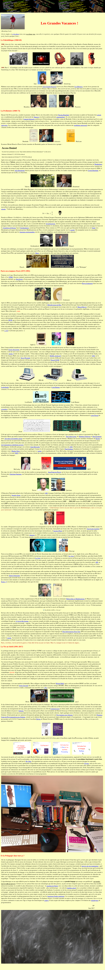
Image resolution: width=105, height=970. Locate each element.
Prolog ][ (4, 582)
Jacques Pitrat (57, 531)
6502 (93, 356)
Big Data (28, 761)
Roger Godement (87, 283)
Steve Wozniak (25, 358)
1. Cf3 (6, 331)
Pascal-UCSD (55, 360)
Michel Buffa (60, 683)
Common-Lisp (55, 709)
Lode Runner (56, 387)
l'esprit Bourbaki (93, 170)
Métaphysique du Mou (54, 305)
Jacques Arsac (16, 495)
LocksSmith (5, 387)
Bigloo (38, 719)
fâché (93, 228)
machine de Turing (52, 886)
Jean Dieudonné (20, 170)
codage (46, 900)
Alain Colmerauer (14, 575)
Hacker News (16, 451)
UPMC (11, 277)
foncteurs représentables (27, 232)
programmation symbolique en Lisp (12, 445)
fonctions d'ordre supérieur (55, 896)
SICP (16, 453)
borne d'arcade (23, 685)
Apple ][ (11, 354)
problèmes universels (80, 125)
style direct (15, 34)
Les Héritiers (79, 86)
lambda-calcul (71, 888)
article (99, 115)
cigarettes (4, 409)
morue (9, 638)
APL (96, 562)
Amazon (32, 535)
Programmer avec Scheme (64, 715)
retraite (3, 209)
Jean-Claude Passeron (49, 86)
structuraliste (60, 117)
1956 (70, 447)
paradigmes (94, 900)
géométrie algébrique (9, 228)
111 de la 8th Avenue (22, 621)
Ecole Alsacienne (14, 349)
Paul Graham (69, 449)
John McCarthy (35, 447)
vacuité (72, 230)
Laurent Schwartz (29, 119)
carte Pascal (94, 415)
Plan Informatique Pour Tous (71, 631)
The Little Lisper (71, 436)
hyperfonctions (50, 224)
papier (40, 451)
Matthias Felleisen (85, 436)
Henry (37, 253)
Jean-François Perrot (54, 472)
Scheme (21, 711)
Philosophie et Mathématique (75, 599)
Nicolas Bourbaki (63, 115)
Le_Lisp (71, 556)
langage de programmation (90, 866)
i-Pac (45, 688)
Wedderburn (98, 164)
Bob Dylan (19, 279)
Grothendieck (24, 228)
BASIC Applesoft (55, 356)
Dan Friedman (96, 436)
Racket (98, 438)
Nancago (36, 117)
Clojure (86, 763)
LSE (46, 493)
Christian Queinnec (16, 474)
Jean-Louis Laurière (93, 529)
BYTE (10, 320)
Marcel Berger (82, 307)
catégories (4, 125)
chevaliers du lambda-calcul (13, 438)
